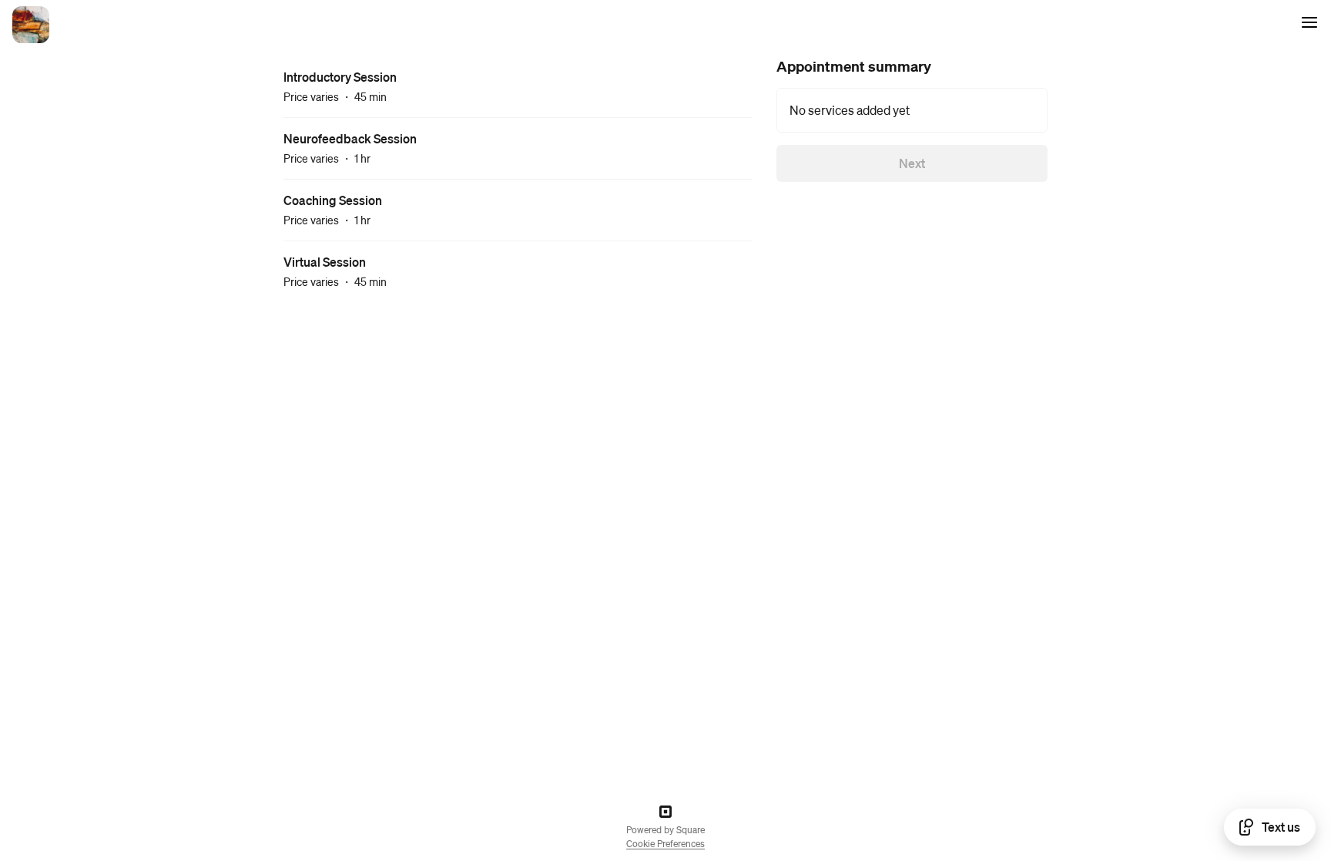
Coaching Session (332, 200)
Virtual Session (324, 262)
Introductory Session (340, 77)
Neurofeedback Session (350, 138)
